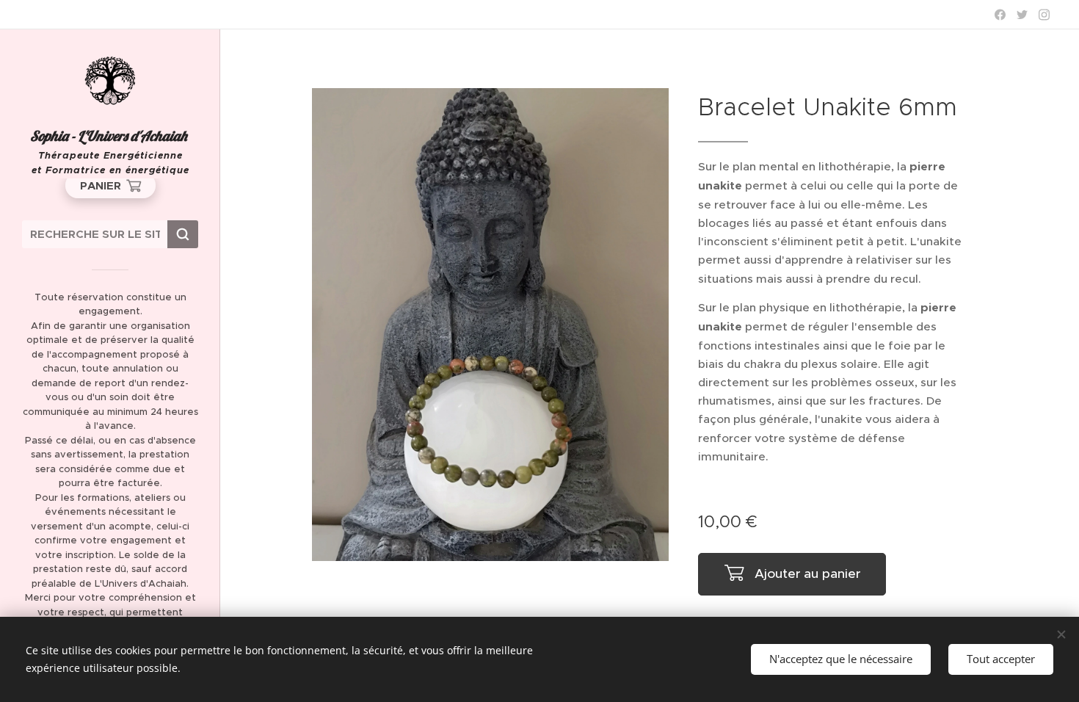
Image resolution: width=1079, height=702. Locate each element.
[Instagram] (1044, 14)
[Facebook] (1000, 14)
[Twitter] (1022, 14)
